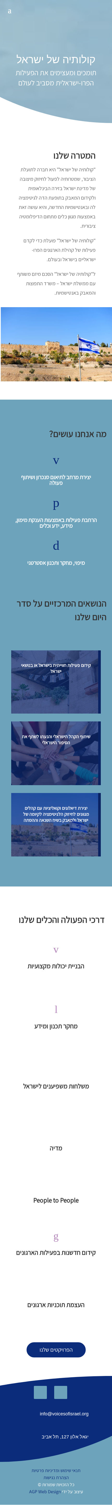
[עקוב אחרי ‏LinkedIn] (40, 1392)
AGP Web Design (45, 1492)
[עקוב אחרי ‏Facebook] (60, 1392)
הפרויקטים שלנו (56, 1349)
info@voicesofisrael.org (64, 1413)
